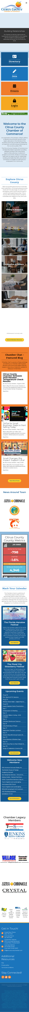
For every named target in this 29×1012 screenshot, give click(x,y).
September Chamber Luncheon (12, 730)
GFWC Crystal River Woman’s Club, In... (13, 779)
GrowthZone (19, 986)
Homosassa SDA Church (9, 784)
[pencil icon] (14, 72)
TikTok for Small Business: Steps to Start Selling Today (14, 425)
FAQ (2, 963)
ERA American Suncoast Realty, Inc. (12, 767)
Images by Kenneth (7, 772)
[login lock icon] (14, 101)
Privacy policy (5, 965)
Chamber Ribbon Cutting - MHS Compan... (12, 716)
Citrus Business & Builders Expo (12, 739)
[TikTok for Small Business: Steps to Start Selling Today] (14, 413)
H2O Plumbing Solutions (9, 791)
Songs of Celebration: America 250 (12, 748)
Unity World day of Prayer (10, 726)
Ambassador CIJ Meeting (10, 710)
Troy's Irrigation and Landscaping (11, 782)
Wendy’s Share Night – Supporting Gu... (14, 701)
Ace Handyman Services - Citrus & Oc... (13, 774)
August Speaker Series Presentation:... (13, 706)
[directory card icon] (14, 57)
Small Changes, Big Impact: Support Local (13, 459)
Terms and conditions (7, 967)
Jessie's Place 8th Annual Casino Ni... (13, 735)
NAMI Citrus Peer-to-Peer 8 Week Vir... (13, 744)
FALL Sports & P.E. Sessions (11, 697)
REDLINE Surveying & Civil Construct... (12, 789)
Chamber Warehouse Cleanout (11, 721)
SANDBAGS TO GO (7, 794)
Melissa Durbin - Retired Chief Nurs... (12, 777)
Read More (5, 391)
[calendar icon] (14, 87)
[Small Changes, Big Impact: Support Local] (14, 448)
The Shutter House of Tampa (10, 770)
